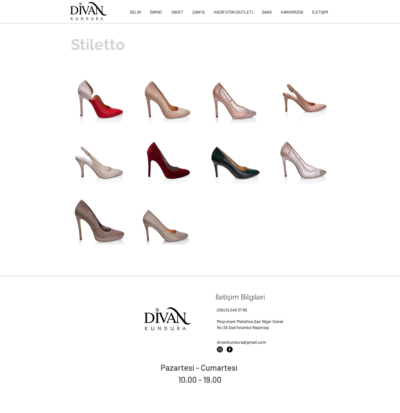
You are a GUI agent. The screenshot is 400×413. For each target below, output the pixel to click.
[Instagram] (220, 349)
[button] (98, 95)
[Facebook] (230, 349)
